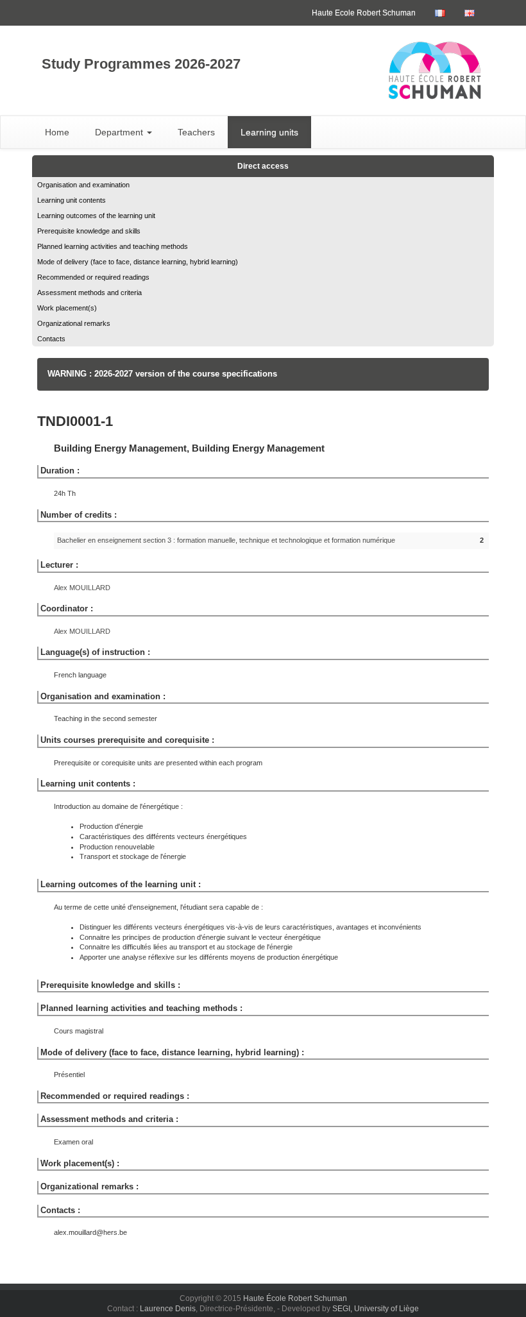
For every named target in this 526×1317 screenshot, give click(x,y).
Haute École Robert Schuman (295, 1298)
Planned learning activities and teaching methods (112, 246)
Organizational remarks (73, 323)
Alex (82, 587)
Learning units (269, 132)
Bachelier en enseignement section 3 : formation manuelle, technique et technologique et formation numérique (226, 540)
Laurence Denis (168, 1308)
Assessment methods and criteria (89, 292)
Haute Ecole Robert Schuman (364, 12)
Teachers (196, 132)
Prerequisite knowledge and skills (88, 231)
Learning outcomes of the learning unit (96, 215)
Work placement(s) (67, 308)
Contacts (51, 339)
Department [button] (120, 132)
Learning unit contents (71, 200)
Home (57, 132)
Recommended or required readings (93, 277)
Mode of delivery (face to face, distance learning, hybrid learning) (137, 262)
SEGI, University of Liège (375, 1308)
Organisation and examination (83, 185)
